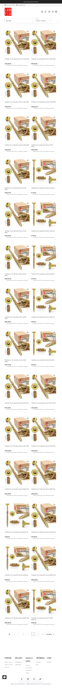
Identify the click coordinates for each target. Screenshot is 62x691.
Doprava (28, 665)
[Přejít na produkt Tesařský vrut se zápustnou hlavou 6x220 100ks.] (17, 171)
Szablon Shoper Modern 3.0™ (33, 684)
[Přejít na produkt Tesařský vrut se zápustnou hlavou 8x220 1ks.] (17, 515)
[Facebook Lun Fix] (21, 679)
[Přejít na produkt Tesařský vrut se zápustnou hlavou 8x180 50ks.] (43, 472)
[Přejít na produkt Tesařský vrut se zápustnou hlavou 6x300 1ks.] (43, 343)
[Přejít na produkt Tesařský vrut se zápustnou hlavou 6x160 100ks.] (43, 85)
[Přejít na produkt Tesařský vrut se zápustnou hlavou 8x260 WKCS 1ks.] (43, 601)
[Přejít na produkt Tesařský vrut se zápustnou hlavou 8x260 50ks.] (17, 601)
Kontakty (49, 662)
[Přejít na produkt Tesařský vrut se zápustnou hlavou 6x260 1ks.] (43, 257)
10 (42, 634)
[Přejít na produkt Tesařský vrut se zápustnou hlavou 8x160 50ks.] (17, 472)
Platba (27, 673)
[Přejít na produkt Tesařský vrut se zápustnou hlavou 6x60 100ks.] (17, 386)
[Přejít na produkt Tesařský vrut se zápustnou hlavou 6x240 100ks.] (17, 214)
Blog (37, 664)
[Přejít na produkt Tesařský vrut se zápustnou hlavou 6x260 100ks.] (17, 257)
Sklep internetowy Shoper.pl (18, 684)
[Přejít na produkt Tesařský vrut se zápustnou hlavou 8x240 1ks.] (17, 558)
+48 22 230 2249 (10, 5)
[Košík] (56, 11)
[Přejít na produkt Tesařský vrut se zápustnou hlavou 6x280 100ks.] (17, 300)
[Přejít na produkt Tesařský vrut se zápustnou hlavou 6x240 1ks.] (43, 214)
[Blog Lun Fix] (40, 679)
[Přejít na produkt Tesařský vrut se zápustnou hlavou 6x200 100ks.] (43, 128)
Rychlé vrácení (8, 662)
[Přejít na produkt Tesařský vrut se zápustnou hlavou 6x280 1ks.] (43, 300)
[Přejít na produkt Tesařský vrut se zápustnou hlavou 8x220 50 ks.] (43, 515)
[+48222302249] (4, 677)
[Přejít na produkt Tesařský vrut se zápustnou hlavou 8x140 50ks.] (43, 429)
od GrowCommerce (46, 684)
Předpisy (38, 662)
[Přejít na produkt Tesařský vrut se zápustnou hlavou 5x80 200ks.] (43, 42)
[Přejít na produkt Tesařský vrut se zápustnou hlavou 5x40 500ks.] (17, 42)
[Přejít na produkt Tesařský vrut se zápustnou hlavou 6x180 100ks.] (17, 128)
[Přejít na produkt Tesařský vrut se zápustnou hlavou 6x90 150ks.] (17, 429)
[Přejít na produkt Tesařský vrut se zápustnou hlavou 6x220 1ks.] (43, 171)
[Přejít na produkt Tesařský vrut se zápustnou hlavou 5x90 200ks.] (17, 85)
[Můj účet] (49, 12)
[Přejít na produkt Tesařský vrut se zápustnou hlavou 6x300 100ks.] (17, 343)
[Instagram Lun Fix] (27, 679)
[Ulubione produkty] (53, 12)
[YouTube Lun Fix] (34, 679)
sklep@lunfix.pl (21, 5)
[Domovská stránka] (8, 12)
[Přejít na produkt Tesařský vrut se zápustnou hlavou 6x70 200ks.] (43, 386)
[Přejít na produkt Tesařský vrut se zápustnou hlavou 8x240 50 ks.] (43, 558)
